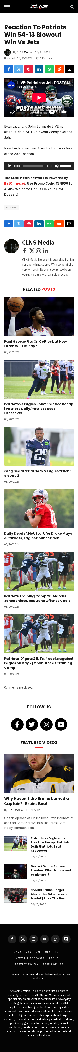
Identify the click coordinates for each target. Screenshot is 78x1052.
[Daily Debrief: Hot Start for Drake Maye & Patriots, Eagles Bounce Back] (39, 508)
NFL (38, 952)
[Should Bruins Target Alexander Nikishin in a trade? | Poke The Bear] (15, 895)
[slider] (66, 165)
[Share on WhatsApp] (49, 69)
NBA (28, 952)
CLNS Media (24, 52)
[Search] (71, 6)
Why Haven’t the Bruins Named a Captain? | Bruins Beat (36, 801)
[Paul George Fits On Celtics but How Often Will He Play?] (39, 316)
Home (17, 952)
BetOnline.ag (14, 183)
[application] (39, 166)
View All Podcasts (30, 958)
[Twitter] (32, 724)
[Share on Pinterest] (28, 69)
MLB (48, 952)
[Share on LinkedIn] (39, 69)
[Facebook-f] (17, 724)
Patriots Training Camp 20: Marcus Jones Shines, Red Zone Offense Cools (37, 598)
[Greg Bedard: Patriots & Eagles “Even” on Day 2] (39, 446)
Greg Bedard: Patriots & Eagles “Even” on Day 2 (37, 473)
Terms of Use (53, 964)
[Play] (9, 166)
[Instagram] (46, 724)
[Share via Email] (69, 69)
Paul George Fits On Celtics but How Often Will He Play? (35, 343)
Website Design (51, 974)
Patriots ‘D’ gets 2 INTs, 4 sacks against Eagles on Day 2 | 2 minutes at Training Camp (39, 663)
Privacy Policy (27, 964)
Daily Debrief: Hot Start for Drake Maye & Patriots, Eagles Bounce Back (38, 535)
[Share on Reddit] (59, 69)
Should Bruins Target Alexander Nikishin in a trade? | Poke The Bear (49, 894)
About (53, 958)
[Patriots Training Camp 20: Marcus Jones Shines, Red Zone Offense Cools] (39, 571)
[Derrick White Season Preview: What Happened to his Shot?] (15, 871)
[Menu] (7, 6)
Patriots (11, 207)
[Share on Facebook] (8, 69)
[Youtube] (61, 724)
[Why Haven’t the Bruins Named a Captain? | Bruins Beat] (39, 773)
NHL (58, 952)
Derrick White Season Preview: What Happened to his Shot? (51, 870)
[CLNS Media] (39, 6)
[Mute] (57, 166)
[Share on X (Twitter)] (19, 69)
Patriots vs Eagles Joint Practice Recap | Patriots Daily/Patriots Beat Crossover (38, 409)
